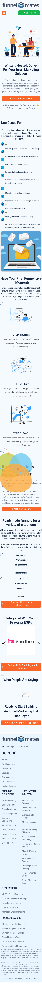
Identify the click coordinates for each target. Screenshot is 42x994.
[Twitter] (9, 765)
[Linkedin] (14, 765)
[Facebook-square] (4, 765)
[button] (11, 670)
